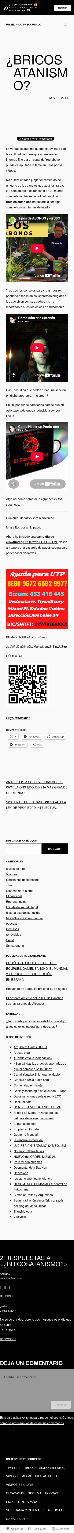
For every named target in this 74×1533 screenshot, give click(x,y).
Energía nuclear (17, 901)
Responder (8, 1296)
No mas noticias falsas (29, 1151)
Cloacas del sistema (19, 890)
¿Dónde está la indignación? (33, 1058)
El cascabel (14, 896)
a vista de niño (16, 868)
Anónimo (5, 1274)
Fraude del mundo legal (22, 907)
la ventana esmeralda (28, 1140)
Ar (15, 1047)
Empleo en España (26, 1129)
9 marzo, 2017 (8, 1310)
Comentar (61, 1404)
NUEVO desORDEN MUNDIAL (35, 1156)
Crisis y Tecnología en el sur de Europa (40, 1091)
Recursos (12, 929)
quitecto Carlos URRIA (32, 1047)
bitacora (11, 874)
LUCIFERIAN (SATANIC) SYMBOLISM (40, 1145)
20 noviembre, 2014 (11, 1278)
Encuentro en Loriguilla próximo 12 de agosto (36, 988)
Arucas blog (22, 1052)
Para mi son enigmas (28, 1162)
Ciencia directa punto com (31, 1080)
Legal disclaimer (18, 718)
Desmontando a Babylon (30, 1167)
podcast (11, 923)
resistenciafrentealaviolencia (33, 1178)
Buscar (54, 848)
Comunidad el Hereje (28, 1085)
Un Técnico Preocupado (23, 24)
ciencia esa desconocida (22, 879)
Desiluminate (22, 1102)
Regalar (62, 7)
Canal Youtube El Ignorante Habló (37, 1074)
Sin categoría (15, 945)
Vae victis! (20, 1216)
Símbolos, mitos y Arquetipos (33, 1195)
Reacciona (21, 1173)
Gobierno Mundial (26, 1134)
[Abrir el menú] (65, 24)
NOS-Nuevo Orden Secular (24, 918)
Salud (10, 940)
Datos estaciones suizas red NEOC (37, 1096)
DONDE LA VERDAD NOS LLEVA (37, 1107)
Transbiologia (23, 1211)
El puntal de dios (25, 1123)
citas (9, 885)
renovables (13, 934)
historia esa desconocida (23, 912)
